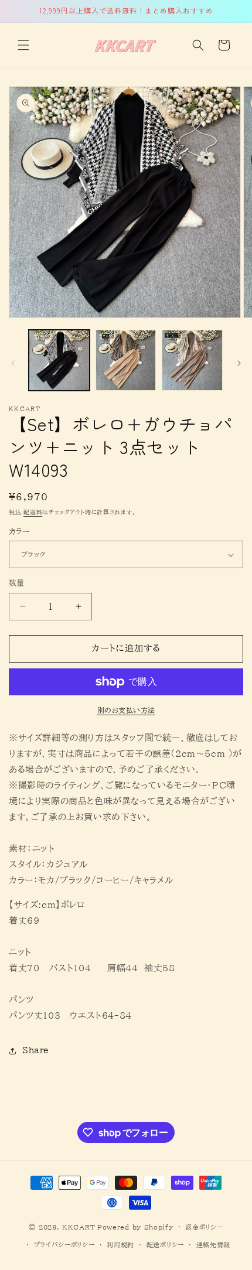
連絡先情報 (213, 1244)
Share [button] (35, 1050)
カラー (19, 531)
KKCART (78, 1226)
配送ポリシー (165, 1244)
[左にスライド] (13, 363)
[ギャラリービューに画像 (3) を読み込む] (192, 360)
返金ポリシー (204, 1227)
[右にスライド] (239, 363)
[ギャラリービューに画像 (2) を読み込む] (126, 360)
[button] (23, 45)
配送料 (32, 512)
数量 (17, 583)
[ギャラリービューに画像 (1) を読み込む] (59, 360)
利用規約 (120, 1244)
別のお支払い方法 (126, 709)
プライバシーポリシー (64, 1244)
